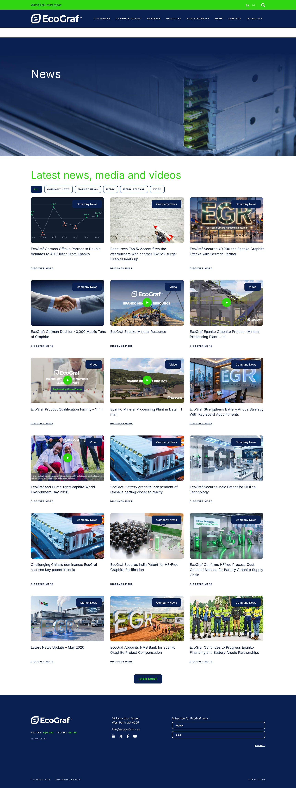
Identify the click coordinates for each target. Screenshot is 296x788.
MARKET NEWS (88, 189)
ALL (36, 189)
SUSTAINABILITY (198, 18)
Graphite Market (129, 18)
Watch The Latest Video (46, 4)
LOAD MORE (148, 679)
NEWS (219, 18)
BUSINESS (154, 18)
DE (254, 5)
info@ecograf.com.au (126, 729)
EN (248, 5)
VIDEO (157, 189)
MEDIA (110, 189)
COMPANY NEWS (58, 189)
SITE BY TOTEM (256, 779)
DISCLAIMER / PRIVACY (68, 779)
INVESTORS (254, 18)
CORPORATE (102, 18)
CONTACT (235, 18)
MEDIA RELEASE (134, 189)
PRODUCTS (173, 18)
